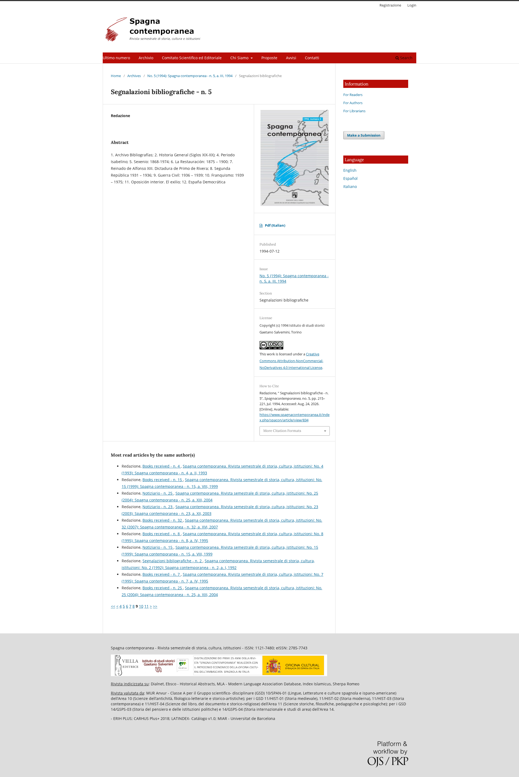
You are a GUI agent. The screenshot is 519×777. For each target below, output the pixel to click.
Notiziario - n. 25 (158, 493)
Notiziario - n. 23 (158, 506)
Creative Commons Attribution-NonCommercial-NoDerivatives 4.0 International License (291, 361)
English (350, 170)
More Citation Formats (282, 430)
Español (350, 178)
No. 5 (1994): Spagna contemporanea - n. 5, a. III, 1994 (189, 75)
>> (155, 606)
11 (146, 606)
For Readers (352, 94)
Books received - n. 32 (162, 520)
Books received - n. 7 (161, 574)
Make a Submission (364, 135)
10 (141, 606)
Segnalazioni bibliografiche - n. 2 (172, 560)
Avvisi (291, 57)
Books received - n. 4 (161, 466)
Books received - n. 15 (162, 479)
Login (411, 5)
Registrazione (390, 5)
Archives (134, 75)
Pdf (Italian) (275, 225)
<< (113, 606)
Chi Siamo (239, 57)
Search (405, 57)
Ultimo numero (116, 57)
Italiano (350, 186)
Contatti (312, 57)
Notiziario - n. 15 (158, 547)
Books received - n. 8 (161, 533)
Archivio (146, 57)
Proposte (269, 57)
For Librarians (354, 110)
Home (116, 75)
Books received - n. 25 (162, 587)
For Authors (352, 102)
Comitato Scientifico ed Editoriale (192, 57)
